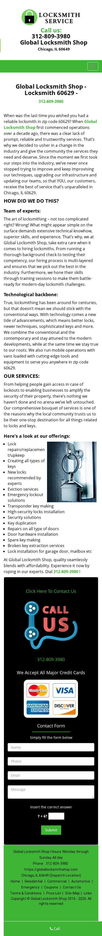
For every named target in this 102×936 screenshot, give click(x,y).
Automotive (80, 881)
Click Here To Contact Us (51, 591)
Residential (34, 881)
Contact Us (72, 887)
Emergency (30, 887)
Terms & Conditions (26, 893)
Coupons (51, 887)
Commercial (57, 881)
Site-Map (72, 893)
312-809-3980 (51, 36)
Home (15, 881)
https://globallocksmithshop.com (51, 869)
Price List (53, 893)
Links (88, 893)
